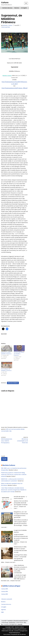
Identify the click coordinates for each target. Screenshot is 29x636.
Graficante (12, 622)
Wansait (20, 624)
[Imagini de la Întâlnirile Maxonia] (7, 537)
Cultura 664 (4, 591)
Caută (3, 456)
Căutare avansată (6, 599)
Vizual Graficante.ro (14, 632)
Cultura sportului (5, 27)
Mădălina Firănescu (13, 383)
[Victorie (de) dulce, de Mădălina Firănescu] (19, 348)
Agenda (3, 609)
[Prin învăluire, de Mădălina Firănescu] (6, 365)
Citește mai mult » (10, 562)
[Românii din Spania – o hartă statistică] (7, 503)
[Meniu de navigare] (26, 3)
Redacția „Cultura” (7, 25)
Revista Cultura (9, 465)
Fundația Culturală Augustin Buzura (16, 629)
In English (24, 8)
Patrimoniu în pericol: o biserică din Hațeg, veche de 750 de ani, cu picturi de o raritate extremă (13, 474)
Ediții (2, 612)
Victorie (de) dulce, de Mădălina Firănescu (19, 353)
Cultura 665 (4, 589)
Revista (16, 8)
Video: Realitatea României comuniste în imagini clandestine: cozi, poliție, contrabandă (20, 568)
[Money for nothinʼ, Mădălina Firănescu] (6, 348)
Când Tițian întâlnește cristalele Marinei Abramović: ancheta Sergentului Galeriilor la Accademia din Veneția (13, 489)
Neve (8, 634)
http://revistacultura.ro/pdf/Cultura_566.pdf (14, 88)
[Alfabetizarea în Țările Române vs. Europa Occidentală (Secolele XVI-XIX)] (7, 553)
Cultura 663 (4, 594)
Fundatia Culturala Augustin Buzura (17, 620)
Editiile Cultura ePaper (11, 586)
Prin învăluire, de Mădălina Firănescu (6, 369)
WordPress (23, 634)
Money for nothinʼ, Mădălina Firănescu (6, 353)
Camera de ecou (7, 8)
